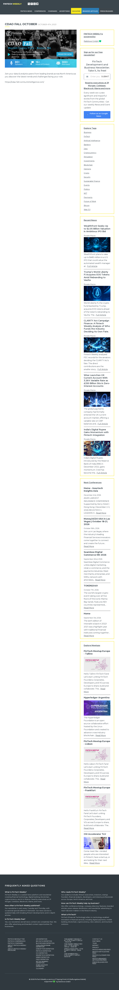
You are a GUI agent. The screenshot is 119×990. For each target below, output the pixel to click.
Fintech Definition (43, 951)
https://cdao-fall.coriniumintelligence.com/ (24, 82)
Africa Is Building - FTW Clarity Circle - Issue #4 (73, 950)
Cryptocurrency (90, 153)
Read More (101, 513)
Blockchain (88, 165)
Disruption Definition (45, 949)
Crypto (86, 173)
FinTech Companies (15, 943)
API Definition (41, 939)
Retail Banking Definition (42, 962)
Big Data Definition (44, 941)
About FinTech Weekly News (17, 946)
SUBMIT (105, 76)
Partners (96, 941)
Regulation (88, 157)
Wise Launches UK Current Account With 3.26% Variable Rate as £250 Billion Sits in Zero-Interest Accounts (97, 380)
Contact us (97, 939)
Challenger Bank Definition (43, 946)
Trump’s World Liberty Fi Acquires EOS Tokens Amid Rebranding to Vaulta (96, 276)
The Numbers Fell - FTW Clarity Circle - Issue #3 (72, 955)
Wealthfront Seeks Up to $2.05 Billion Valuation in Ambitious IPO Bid (97, 229)
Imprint (95, 945)
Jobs (86, 149)
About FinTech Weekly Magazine (17, 949)
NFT (85, 193)
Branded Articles (90, 11)
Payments (88, 197)
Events (87, 185)
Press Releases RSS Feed (100, 962)
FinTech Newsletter (16, 939)
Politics (87, 189)
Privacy (95, 947)
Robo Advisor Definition (42, 965)
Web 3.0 (87, 210)
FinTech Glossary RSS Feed (101, 955)
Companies (52, 11)
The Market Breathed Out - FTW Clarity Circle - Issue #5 (73, 945)
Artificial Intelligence (92, 141)
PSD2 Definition (42, 959)
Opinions (87, 169)
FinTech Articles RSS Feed (100, 952)
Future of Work (90, 201)
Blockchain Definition (45, 943)
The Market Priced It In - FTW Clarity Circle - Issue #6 (73, 940)
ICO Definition (41, 953)
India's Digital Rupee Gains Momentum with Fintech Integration (96, 432)
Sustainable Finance (92, 181)
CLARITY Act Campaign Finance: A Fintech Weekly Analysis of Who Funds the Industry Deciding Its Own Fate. (97, 326)
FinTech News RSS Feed (101, 949)
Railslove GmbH (91, 41)
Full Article (92, 266)
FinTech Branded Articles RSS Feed (99, 959)
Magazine (76, 11)
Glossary (40, 968)
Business (87, 132)
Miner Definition (42, 957)
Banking (87, 145)
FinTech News (26, 11)
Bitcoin (86, 205)
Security (87, 177)
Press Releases (106, 11)
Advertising (64, 11)
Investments (89, 161)
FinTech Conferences (16, 941)
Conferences (40, 11)
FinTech (87, 136)
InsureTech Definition (45, 955)
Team (94, 943)
